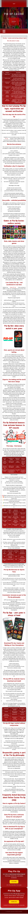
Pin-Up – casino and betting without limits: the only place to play (15, 39)
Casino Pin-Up (13, 287)
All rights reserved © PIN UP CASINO (14, 911)
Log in (14, 3)
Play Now (14, 881)
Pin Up (6, 138)
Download (14, 901)
